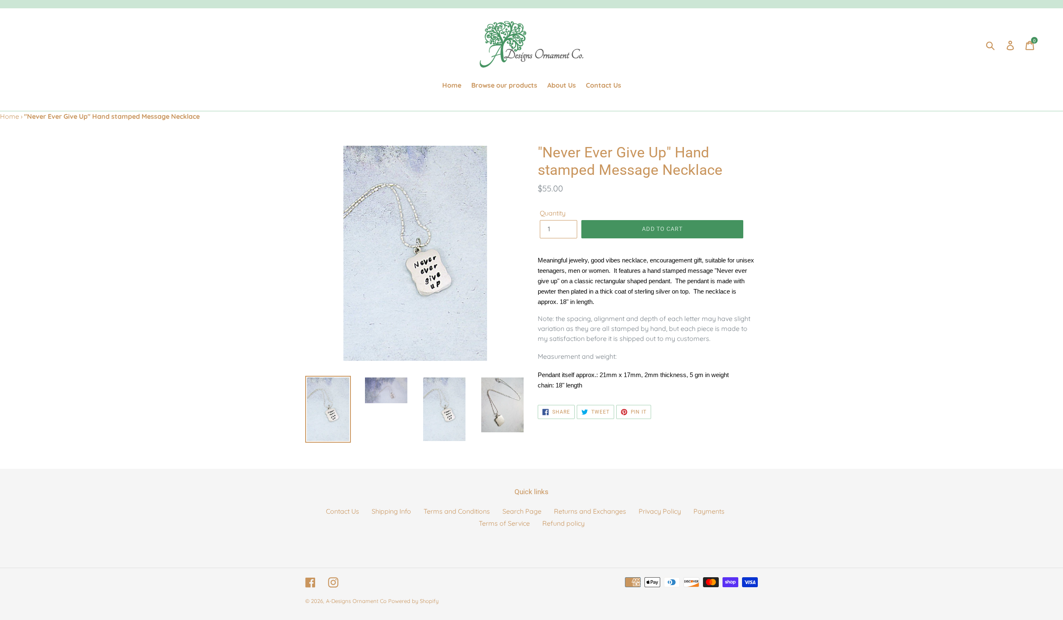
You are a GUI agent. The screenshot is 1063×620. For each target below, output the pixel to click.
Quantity (553, 213)
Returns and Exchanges (590, 511)
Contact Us (342, 511)
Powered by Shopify (413, 601)
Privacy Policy (660, 511)
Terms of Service (504, 523)
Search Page (521, 511)
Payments (709, 511)
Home (9, 116)
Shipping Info (391, 511)
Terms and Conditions (457, 511)
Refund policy (563, 523)
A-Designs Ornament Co (356, 601)
